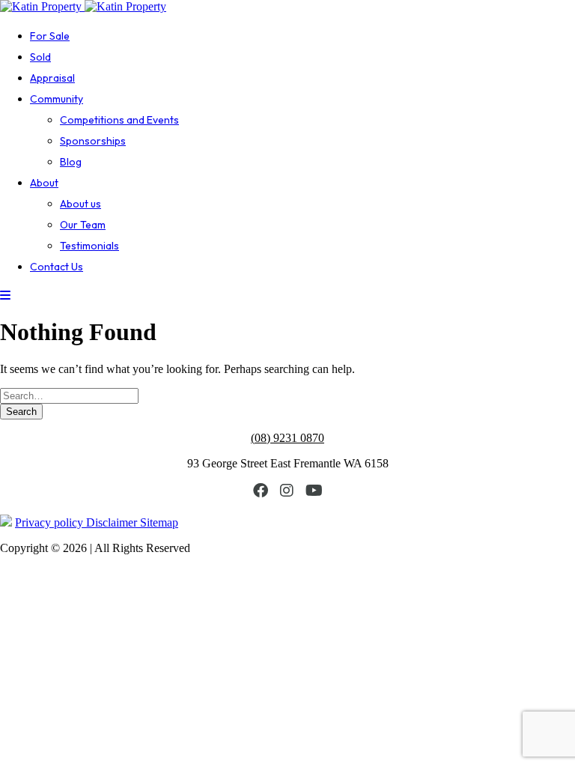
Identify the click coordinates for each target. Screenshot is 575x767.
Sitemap (159, 522)
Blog (71, 162)
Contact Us (56, 266)
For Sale (50, 36)
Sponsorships (93, 141)
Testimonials (89, 245)
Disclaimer (113, 522)
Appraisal (52, 78)
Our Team (83, 224)
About (44, 183)
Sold (40, 57)
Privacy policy (50, 522)
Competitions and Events (119, 120)
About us (80, 203)
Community (56, 99)
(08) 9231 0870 (287, 437)
